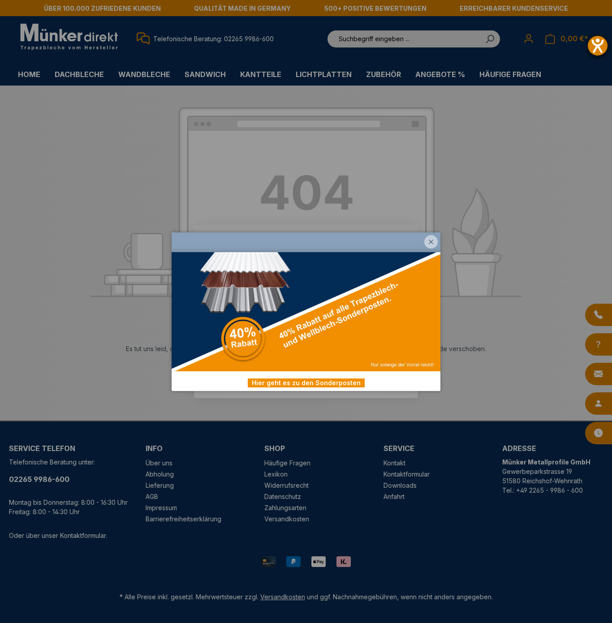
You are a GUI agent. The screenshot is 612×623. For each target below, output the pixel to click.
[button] (431, 242)
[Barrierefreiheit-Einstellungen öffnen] (598, 46)
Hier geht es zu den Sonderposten (306, 383)
